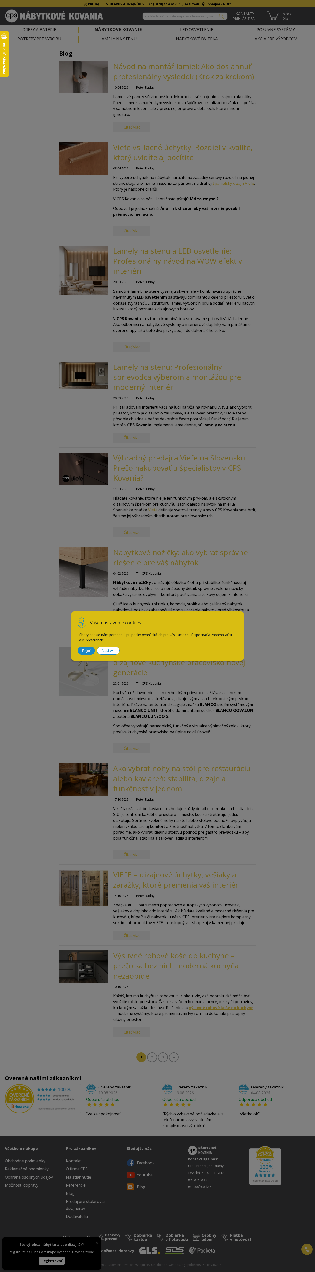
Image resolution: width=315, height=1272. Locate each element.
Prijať (86, 651)
